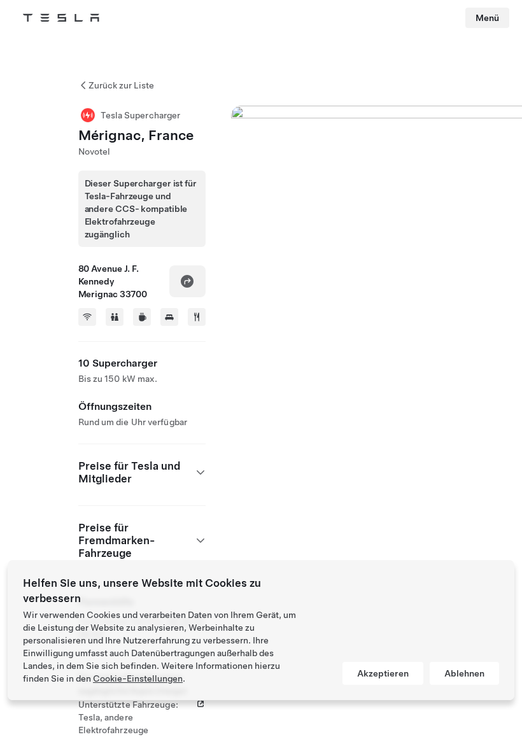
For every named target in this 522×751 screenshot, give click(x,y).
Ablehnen (464, 673)
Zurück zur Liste (121, 85)
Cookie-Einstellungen (138, 678)
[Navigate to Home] (61, 17)
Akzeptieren (383, 673)
